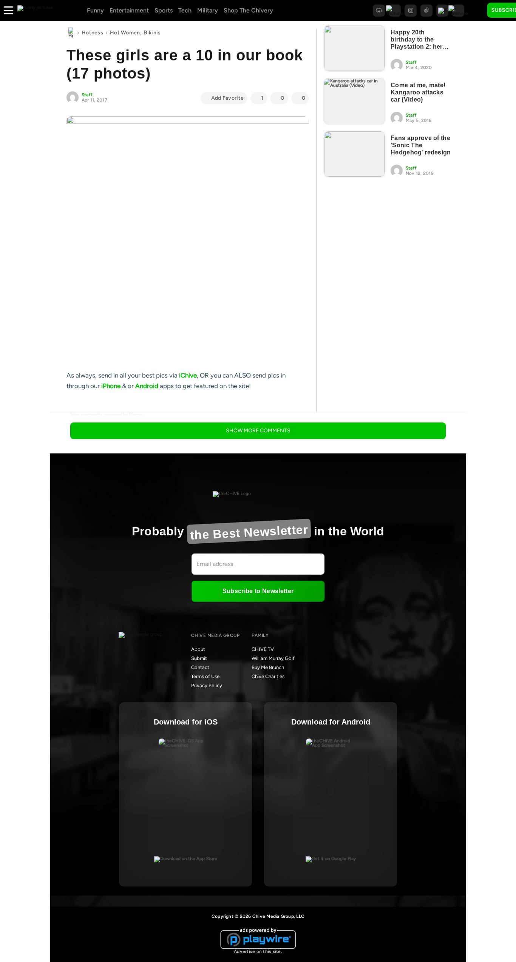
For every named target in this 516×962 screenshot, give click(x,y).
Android (146, 386)
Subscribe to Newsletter (258, 591)
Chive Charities (268, 676)
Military (207, 10)
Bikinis (152, 32)
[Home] (70, 33)
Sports (163, 10)
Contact (200, 667)
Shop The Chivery (248, 10)
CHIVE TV (263, 649)
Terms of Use (205, 676)
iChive (188, 375)
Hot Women (125, 32)
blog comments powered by (106, 414)
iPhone (111, 386)
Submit (199, 658)
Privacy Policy (206, 685)
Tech (185, 10)
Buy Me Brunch (268, 667)
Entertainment (129, 10)
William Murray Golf (273, 658)
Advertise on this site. (258, 951)
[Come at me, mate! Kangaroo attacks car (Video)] (354, 101)
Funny (95, 10)
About (198, 649)
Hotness (92, 32)
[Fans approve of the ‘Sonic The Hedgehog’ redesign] (354, 154)
